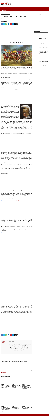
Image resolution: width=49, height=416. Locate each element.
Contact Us (44, 415)
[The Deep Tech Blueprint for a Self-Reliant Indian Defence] (27, 403)
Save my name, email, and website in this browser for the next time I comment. (14, 361)
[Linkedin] (8, 24)
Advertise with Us (36, 415)
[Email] (15, 24)
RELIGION (23, 384)
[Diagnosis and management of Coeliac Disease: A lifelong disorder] (36, 62)
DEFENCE (2, 14)
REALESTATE (4, 10)
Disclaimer (40, 415)
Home (24, 415)
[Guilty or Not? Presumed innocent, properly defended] (27, 393)
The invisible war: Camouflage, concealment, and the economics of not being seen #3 (5, 386)
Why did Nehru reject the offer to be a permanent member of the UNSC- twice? (43, 48)
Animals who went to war (42, 38)
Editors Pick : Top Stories (7, 14)
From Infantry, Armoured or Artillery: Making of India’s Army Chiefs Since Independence (5, 408)
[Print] (17, 24)
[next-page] (3, 411)
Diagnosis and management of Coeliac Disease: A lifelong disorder (43, 62)
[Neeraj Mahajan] (5, 347)
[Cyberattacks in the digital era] (36, 67)
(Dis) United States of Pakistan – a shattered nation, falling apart (43, 52)
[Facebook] (2, 24)
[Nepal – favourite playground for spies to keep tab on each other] (36, 35)
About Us (27, 415)
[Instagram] (10, 351)
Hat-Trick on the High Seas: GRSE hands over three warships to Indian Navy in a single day (5, 398)
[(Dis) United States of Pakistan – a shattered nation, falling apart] (36, 52)
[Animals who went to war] (36, 39)
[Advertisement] (30, 3)
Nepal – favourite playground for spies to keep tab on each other (43, 35)
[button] (47, 8)
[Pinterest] (11, 24)
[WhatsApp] (6, 24)
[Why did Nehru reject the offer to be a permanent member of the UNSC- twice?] (36, 48)
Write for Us (31, 415)
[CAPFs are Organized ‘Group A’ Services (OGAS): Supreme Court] (36, 44)
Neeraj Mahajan (4, 21)
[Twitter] (4, 24)
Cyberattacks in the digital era (43, 65)
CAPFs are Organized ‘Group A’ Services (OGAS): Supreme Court (43, 43)
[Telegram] (13, 24)
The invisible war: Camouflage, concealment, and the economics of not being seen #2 (16, 386)
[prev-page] (1, 411)
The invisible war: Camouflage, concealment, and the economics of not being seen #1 (16, 398)
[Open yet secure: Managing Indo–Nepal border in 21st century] (16, 403)
